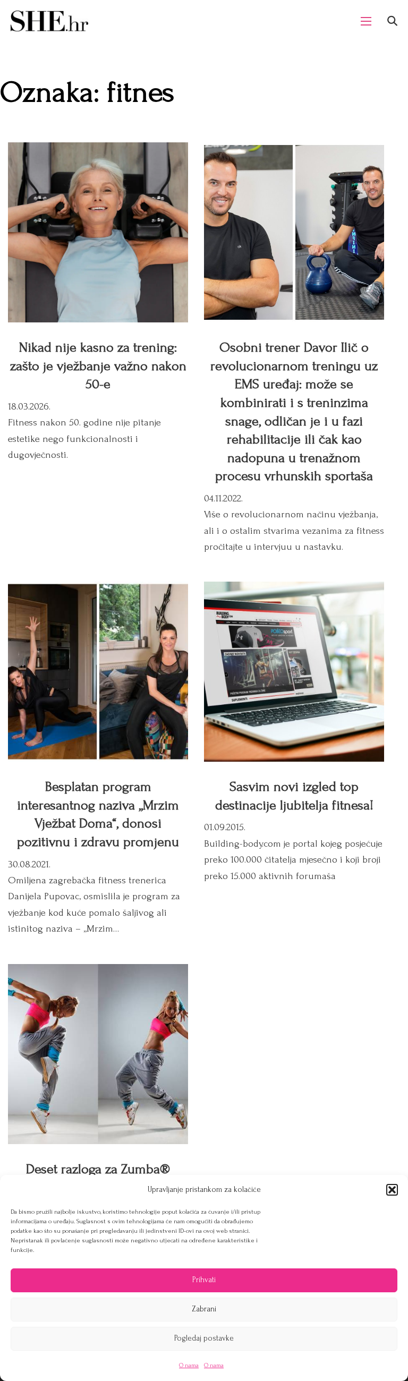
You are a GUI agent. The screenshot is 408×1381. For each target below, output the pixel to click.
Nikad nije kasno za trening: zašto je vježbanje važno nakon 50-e (98, 365)
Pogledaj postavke (204, 1338)
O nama (189, 1365)
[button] (392, 1189)
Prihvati (204, 1279)
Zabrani (204, 1309)
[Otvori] (392, 21)
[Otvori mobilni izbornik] (366, 21)
